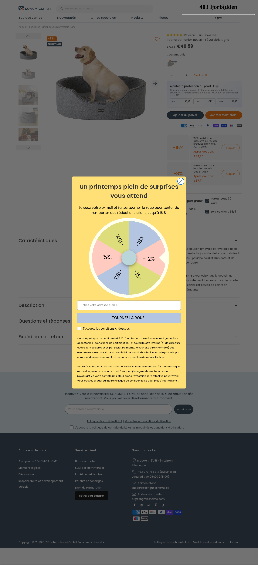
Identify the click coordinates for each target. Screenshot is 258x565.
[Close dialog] (181, 181)
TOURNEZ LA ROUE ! (129, 317)
